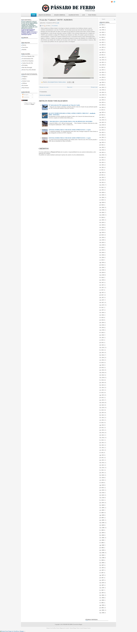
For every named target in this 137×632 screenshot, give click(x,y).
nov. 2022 (101, 134)
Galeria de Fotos (74, 15)
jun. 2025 (101, 57)
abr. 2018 (101, 272)
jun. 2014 (101, 370)
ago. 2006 (101, 605)
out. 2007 (101, 570)
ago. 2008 (101, 545)
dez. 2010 (101, 475)
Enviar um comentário (45, 95)
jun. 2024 (101, 87)
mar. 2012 (101, 437)
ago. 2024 (101, 82)
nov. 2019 (101, 225)
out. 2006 (101, 600)
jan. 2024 (101, 99)
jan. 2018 (101, 280)
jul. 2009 (101, 517)
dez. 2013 (101, 385)
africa (49, 82)
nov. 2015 (101, 337)
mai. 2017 (101, 300)
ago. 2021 (101, 172)
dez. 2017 (101, 282)
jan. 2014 (101, 382)
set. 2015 (101, 340)
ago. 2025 (101, 52)
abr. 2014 (101, 375)
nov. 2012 (101, 417)
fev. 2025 (101, 67)
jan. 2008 (101, 562)
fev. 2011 (101, 470)
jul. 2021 (101, 175)
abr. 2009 (101, 525)
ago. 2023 (101, 112)
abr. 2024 (101, 92)
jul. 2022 (101, 144)
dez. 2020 (101, 192)
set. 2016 (101, 317)
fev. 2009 (101, 530)
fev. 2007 (101, 590)
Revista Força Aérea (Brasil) (29, 69)
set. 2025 (101, 49)
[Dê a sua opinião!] (69, 82)
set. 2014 (101, 362)
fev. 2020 (101, 217)
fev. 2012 (101, 440)
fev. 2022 (101, 157)
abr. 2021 (101, 182)
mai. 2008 (101, 552)
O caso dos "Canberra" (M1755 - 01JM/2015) (56, 20)
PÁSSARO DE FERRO (68, 624)
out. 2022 (101, 137)
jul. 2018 (101, 265)
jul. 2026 (101, 24)
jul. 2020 (101, 205)
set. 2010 (101, 482)
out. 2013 (101, 390)
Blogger (32, 104)
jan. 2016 (101, 335)
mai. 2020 (101, 210)
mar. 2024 (101, 94)
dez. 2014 (101, 355)
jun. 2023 (101, 117)
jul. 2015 (101, 342)
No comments (55, 25)
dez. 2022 (101, 132)
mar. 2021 (101, 185)
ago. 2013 (101, 395)
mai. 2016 (101, 325)
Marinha (24, 49)
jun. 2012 (101, 430)
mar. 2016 (101, 330)
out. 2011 (101, 450)
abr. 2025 (101, 62)
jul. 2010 (101, 487)
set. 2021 (101, 170)
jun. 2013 (101, 400)
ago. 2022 (101, 142)
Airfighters (24, 76)
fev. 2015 (101, 350)
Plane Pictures (25, 87)
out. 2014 (101, 360)
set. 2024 (101, 79)
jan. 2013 (101, 412)
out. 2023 (101, 107)
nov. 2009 (101, 507)
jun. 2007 (101, 580)
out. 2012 (101, 420)
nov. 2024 (101, 74)
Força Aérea (25, 47)
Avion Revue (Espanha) (27, 60)
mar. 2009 (101, 527)
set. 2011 (101, 452)
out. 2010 (101, 480)
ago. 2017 (101, 292)
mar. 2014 (101, 377)
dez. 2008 (101, 535)
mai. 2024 (101, 89)
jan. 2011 (101, 472)
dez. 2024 (101, 72)
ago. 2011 (101, 455)
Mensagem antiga (94, 87)
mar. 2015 (101, 347)
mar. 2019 (101, 245)
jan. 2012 (101, 442)
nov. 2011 (101, 447)
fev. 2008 (101, 560)
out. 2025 (101, 47)
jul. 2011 (101, 457)
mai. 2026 (101, 29)
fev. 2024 (101, 97)
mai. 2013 (101, 402)
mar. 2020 (101, 215)
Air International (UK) (27, 58)
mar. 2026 (101, 34)
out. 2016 (101, 315)
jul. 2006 (101, 607)
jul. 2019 (101, 235)
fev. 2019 (101, 247)
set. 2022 (101, 139)
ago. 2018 (101, 262)
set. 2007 (101, 572)
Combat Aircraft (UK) (27, 63)
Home (33, 15)
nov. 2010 (101, 477)
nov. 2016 (101, 312)
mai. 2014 (101, 372)
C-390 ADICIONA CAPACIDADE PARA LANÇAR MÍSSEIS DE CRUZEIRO (70, 121)
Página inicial (69, 87)
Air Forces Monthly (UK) (28, 56)
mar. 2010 (101, 497)
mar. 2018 (101, 275)
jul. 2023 (101, 114)
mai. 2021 (101, 180)
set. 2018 (101, 260)
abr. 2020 (101, 212)
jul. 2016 (101, 320)
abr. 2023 (101, 122)
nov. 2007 (101, 567)
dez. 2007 (101, 565)
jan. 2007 (101, 592)
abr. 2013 (101, 405)
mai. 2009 (101, 522)
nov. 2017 (101, 285)
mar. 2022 (101, 154)
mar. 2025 (101, 64)
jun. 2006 (101, 610)
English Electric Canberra (56, 82)
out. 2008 (101, 540)
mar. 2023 (101, 124)
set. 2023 (101, 109)
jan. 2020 (101, 220)
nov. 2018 (101, 255)
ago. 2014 (101, 365)
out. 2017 (101, 287)
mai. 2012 (101, 432)
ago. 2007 (101, 575)
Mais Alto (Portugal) (27, 67)
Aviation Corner (26, 81)
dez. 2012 (101, 415)
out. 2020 (101, 197)
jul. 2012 (101, 427)
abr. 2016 (101, 327)
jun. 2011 (101, 460)
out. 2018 (101, 257)
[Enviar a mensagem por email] (68, 82)
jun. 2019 (101, 237)
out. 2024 (101, 77)
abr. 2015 (101, 345)
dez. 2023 (101, 102)
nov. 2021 (101, 165)
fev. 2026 (101, 37)
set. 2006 (101, 602)
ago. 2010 (101, 485)
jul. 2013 (101, 397)
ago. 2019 (101, 232)
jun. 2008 (101, 550)
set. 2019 (101, 230)
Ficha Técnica (92, 15)
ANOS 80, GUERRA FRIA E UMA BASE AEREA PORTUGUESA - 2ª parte (70, 129)
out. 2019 (101, 227)
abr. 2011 (101, 465)
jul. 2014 (101, 367)
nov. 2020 (101, 195)
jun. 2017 (101, 297)
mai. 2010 (101, 492)
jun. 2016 (101, 322)
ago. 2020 (101, 202)
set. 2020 (101, 200)
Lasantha (67, 628)
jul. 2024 (101, 84)
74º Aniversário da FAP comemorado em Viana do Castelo (64, 105)
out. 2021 (101, 167)
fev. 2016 (101, 332)
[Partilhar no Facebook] (73, 82)
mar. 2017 (101, 305)
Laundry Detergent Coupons (85, 628)
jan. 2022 (101, 160)
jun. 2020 (101, 207)
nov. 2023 (101, 104)
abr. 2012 (101, 435)
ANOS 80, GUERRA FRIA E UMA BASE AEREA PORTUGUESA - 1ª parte (70, 138)
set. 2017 (101, 290)
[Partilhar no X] (71, 82)
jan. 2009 (101, 532)
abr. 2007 (101, 585)
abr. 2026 (101, 32)
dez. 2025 (101, 42)
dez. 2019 (101, 222)
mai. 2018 (101, 270)
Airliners (24, 78)
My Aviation (25, 85)
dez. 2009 (101, 505)
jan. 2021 (101, 190)
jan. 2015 (101, 352)
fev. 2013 (101, 410)
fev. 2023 (101, 127)
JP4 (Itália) (25, 65)
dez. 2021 (101, 162)
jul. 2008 (101, 547)
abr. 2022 (101, 152)
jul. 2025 (101, 54)
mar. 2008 (101, 557)
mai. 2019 (101, 240)
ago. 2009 (101, 515)
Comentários (26, 97)
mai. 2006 (101, 612)
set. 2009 (101, 512)
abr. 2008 (101, 555)
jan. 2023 (101, 129)
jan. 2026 (101, 39)
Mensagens (25, 94)
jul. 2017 (101, 295)
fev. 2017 (101, 307)
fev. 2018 (101, 277)
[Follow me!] (114, 2)
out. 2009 (101, 510)
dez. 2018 (101, 252)
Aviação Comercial (59, 15)
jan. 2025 (101, 69)
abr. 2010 (101, 495)
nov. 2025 (101, 44)
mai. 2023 (101, 119)
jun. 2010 (101, 490)
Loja (83, 15)
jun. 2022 (101, 147)
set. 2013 (101, 392)
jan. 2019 (101, 250)
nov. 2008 (101, 537)
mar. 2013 (101, 407)
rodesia (64, 82)
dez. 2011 (101, 445)
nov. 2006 (101, 597)
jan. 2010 (101, 502)
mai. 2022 (101, 149)
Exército (24, 45)
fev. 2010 (101, 500)
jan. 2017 (101, 310)
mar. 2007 (101, 587)
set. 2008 (101, 542)
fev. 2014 (101, 380)
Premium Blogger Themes (74, 628)
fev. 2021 (101, 187)
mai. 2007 (101, 582)
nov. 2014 (101, 357)
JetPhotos (24, 83)
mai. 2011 (101, 462)
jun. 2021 (101, 177)
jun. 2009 (101, 520)
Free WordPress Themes (55, 628)
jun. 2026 (101, 27)
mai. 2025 (101, 59)
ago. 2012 (101, 425)
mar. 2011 (101, 467)
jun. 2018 (101, 267)
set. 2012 (101, 422)
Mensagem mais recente (44, 87)
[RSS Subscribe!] (112, 2)
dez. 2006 (101, 595)
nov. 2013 (101, 387)
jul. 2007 (101, 577)
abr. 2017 (101, 302)
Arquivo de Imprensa (45, 15)
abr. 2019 (101, 242)
